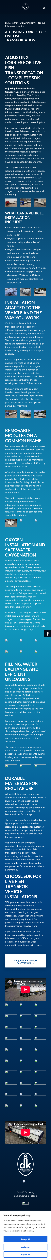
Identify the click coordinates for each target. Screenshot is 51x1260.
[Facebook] (47, 633)
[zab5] (25, 1018)
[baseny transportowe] (11, 1108)
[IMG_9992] (25, 654)
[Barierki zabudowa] (40, 1108)
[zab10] (40, 1030)
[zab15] (40, 523)
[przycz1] (11, 1007)
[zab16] (11, 768)
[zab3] (40, 1007)
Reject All (25, 1254)
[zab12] (25, 1041)
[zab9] (25, 1097)
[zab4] (25, 768)
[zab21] (11, 1075)
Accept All (25, 1239)
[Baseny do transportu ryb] (11, 203)
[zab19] (40, 1097)
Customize (25, 1247)
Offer (15, 22)
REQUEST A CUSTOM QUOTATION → (25, 962)
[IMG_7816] (40, 643)
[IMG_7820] (25, 292)
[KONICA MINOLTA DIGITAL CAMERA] (11, 1063)
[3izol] (11, 523)
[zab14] (40, 768)
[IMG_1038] (40, 203)
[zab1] (25, 1007)
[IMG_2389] (11, 654)
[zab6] (40, 1018)
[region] (25, 1235)
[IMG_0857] (25, 203)
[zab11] (40, 414)
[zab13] (25, 523)
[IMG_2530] (11, 643)
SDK (7, 22)
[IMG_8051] (25, 1108)
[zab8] (25, 1030)
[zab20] (40, 1063)
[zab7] (25, 414)
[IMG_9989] (11, 292)
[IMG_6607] (40, 654)
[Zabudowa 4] (40, 292)
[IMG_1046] (25, 643)
